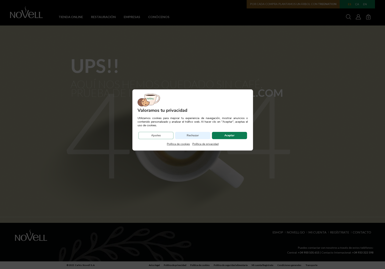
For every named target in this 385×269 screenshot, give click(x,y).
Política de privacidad (205, 144)
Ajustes (156, 135)
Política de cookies (178, 144)
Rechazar (193, 135)
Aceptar (229, 135)
